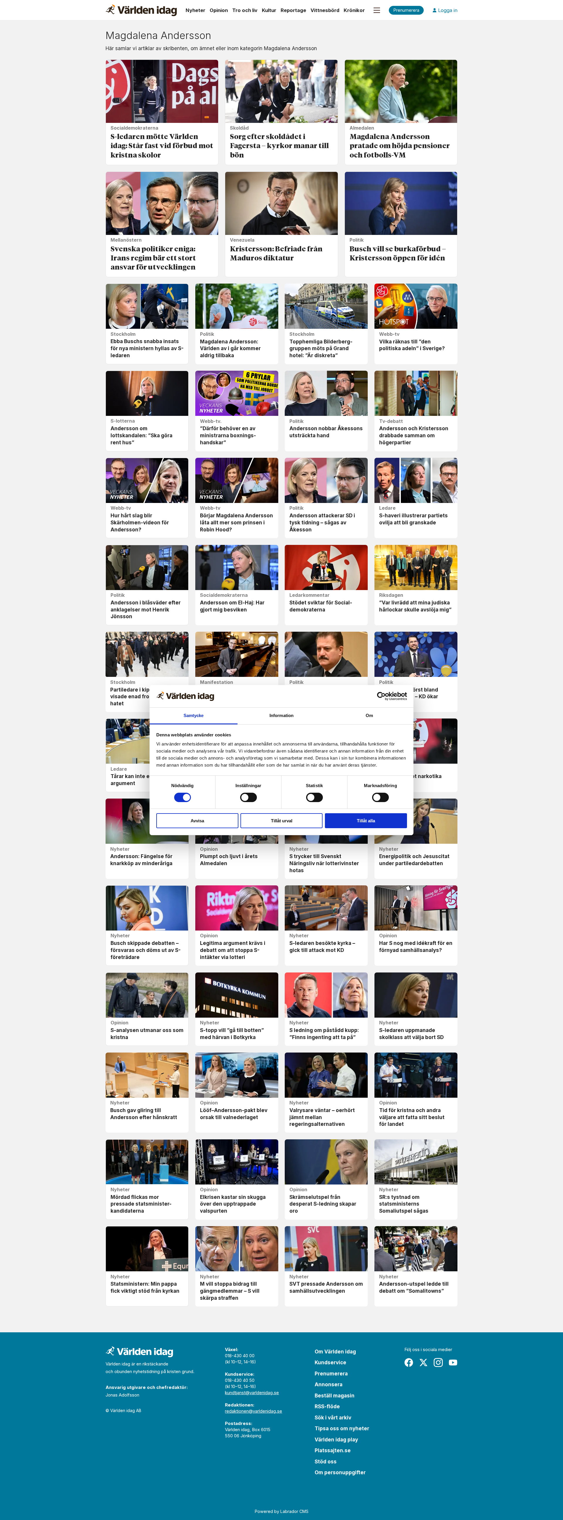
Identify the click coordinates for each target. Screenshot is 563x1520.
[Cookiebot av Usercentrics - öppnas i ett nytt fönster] (381, 696)
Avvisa (197, 820)
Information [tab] (281, 715)
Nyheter (195, 10)
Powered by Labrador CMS (281, 1511)
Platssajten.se (333, 1450)
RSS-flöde (327, 1406)
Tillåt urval (281, 820)
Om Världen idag (335, 1352)
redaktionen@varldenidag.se (253, 1411)
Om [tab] (369, 715)
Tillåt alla (366, 820)
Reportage (293, 10)
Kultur (269, 10)
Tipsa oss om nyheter (342, 1428)
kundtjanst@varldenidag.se (252, 1392)
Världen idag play (336, 1440)
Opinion (219, 10)
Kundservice (330, 1362)
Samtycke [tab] (194, 715)
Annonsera (328, 1384)
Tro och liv (244, 10)
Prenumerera (331, 1374)
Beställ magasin (335, 1396)
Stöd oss (326, 1462)
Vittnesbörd (325, 10)
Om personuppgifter (340, 1472)
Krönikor (354, 10)
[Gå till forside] (141, 10)
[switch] (248, 797)
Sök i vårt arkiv (333, 1418)
